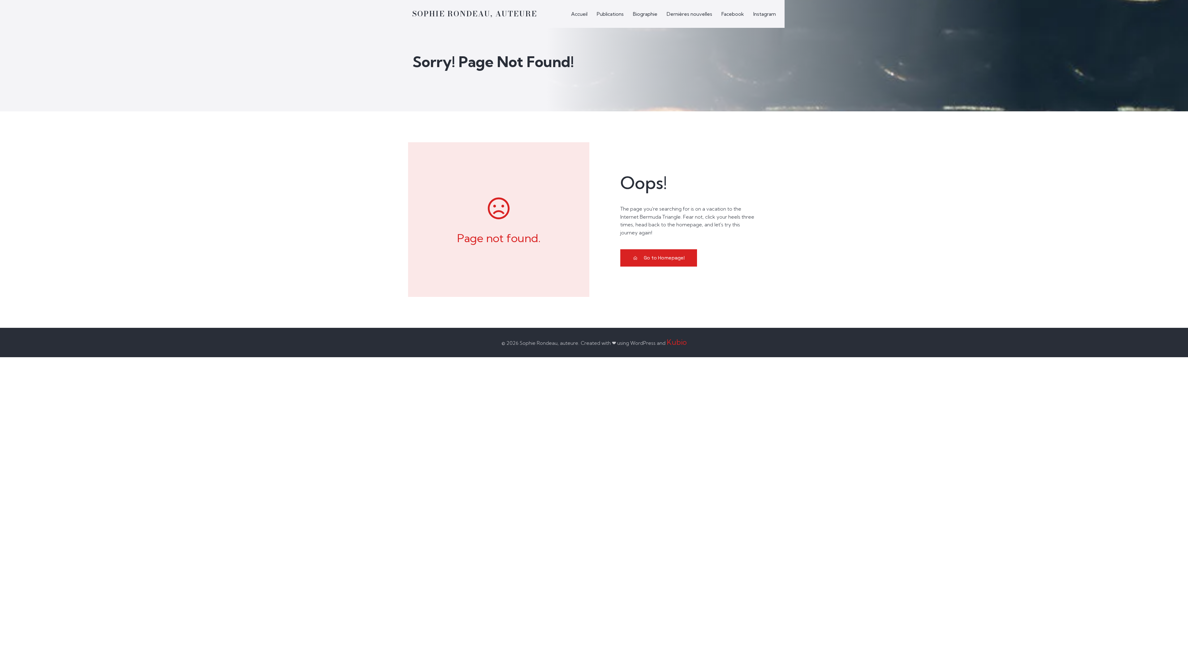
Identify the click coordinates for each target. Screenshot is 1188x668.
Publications (610, 14)
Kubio (677, 342)
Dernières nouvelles (689, 14)
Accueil (579, 14)
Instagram (764, 14)
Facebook (732, 14)
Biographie (645, 14)
